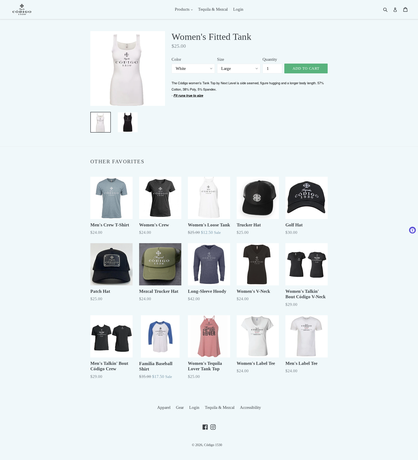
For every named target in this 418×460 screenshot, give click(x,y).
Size (220, 59)
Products (182, 9)
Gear (180, 407)
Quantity (270, 59)
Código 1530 (213, 445)
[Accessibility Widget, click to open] (412, 230)
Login (238, 9)
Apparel (163, 407)
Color (176, 59)
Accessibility (250, 407)
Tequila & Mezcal (213, 9)
